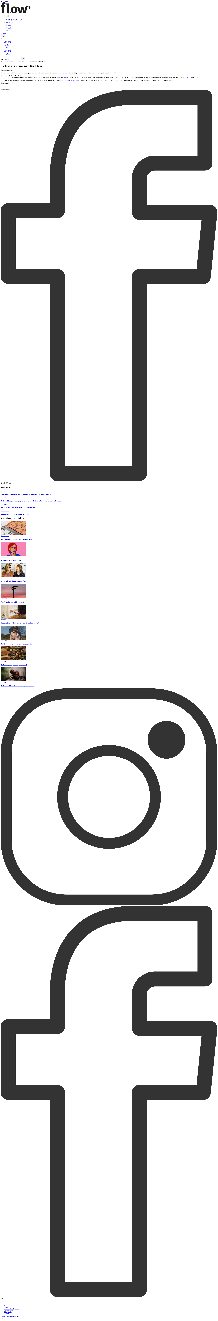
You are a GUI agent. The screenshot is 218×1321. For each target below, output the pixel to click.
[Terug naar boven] (2, 1319)
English (9, 28)
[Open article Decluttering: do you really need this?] (13, 660)
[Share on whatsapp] (4, 484)
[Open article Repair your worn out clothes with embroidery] (13, 639)
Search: (3, 59)
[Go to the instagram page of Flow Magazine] (109, 905)
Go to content (4, 1)
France (9, 25)
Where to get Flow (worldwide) (16, 21)
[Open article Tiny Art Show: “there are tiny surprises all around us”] (13, 618)
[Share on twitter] (2, 484)
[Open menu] (1, 38)
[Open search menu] (3, 35)
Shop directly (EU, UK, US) (15, 19)
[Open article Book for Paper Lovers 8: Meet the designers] (13, 534)
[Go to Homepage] (15, 13)
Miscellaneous (4, 619)
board (190, 77)
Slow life (3, 491)
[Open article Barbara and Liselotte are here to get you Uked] (13, 681)
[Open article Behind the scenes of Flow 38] (13, 555)
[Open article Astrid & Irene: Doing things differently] (13, 576)
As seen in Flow (20, 61)
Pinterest (64, 77)
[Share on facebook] (109, 480)
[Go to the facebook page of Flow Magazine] (109, 1296)
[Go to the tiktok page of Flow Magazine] (2, 1303)
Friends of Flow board (114, 73)
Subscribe (3, 33)
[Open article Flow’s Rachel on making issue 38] (13, 597)
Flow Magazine (9, 61)
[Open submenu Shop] (8, 16)
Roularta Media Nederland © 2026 (10, 1316)
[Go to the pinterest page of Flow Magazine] (2, 1299)
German (9, 27)
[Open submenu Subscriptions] (12, 22)
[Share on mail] (10, 484)
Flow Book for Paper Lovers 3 (72, 80)
